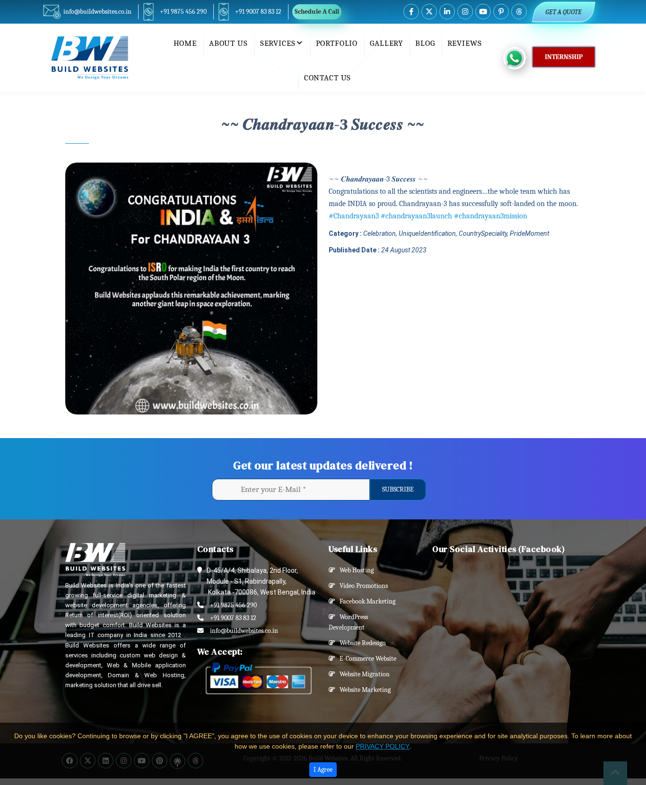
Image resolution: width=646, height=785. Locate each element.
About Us (228, 43)
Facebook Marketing (365, 601)
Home (185, 43)
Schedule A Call (317, 12)
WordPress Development (348, 622)
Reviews (464, 43)
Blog (425, 43)
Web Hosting (354, 570)
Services (278, 43)
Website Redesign (360, 643)
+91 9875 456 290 (183, 12)
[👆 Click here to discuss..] (518, 58)
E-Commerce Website (365, 658)
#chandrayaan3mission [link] (490, 216)
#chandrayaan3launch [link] (416, 216)
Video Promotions (361, 585)
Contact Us (327, 77)
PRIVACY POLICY (383, 746)
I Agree (323, 770)
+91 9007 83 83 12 (258, 12)
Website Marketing (363, 689)
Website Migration (362, 674)
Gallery (386, 43)
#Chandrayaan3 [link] (354, 216)
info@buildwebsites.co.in (97, 12)
